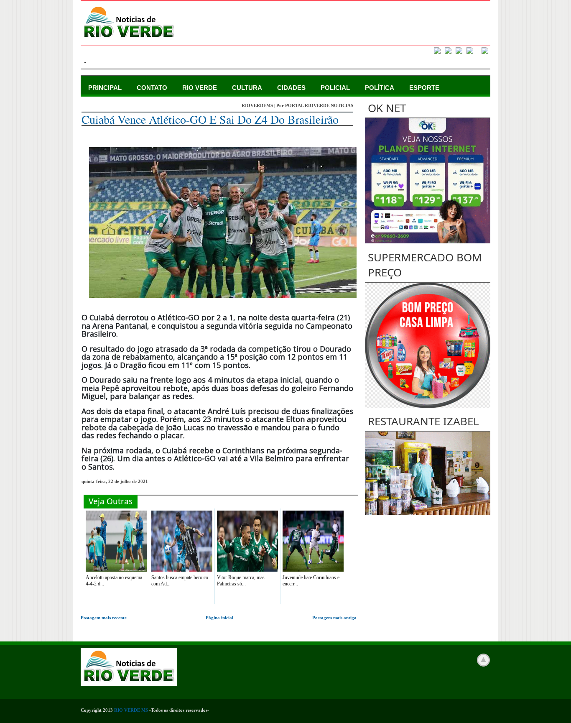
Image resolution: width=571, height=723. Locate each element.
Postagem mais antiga (334, 617)
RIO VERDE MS (131, 710)
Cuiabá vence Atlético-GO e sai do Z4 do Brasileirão (210, 119)
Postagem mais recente (104, 617)
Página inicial (219, 617)
